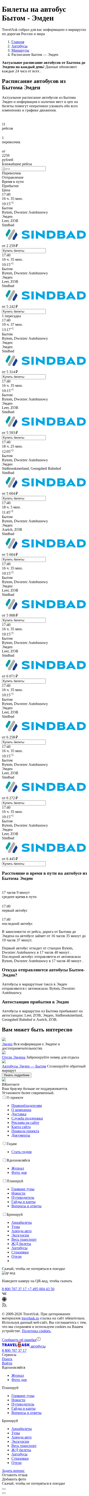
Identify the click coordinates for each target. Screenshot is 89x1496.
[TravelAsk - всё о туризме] (16, 1346)
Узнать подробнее (16, 1075)
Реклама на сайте (25, 1123)
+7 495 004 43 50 (41, 1289)
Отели (16, 1256)
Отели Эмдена (13, 1057)
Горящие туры (22, 1189)
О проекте (15, 1098)
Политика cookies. (36, 1331)
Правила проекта (25, 1131)
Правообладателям (26, 1106)
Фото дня (19, 1172)
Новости (18, 1193)
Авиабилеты (21, 1222)
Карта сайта (21, 1127)
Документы (20, 1135)
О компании (21, 1110)
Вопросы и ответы (26, 1206)
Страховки (20, 1252)
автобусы (38, 1346)
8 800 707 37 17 (15, 1289)
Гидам (12, 1144)
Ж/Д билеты (21, 1244)
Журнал (17, 1168)
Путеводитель (22, 1197)
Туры (15, 1227)
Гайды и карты (23, 1202)
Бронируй (15, 1214)
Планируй (15, 1181)
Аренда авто (21, 1231)
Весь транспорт (24, 1239)
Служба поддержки (27, 1118)
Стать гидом (21, 1152)
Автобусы (19, 1248)
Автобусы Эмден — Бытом (24, 1066)
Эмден (7, 1044)
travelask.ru (30, 1318)
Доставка (18, 1114)
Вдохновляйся (18, 1160)
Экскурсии (20, 1235)
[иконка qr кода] (4, 1489)
